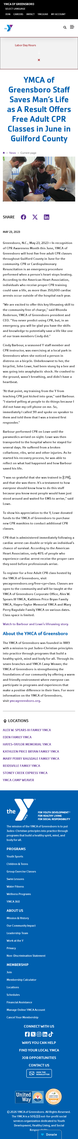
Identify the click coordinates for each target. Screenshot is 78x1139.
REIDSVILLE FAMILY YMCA (21, 766)
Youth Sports (15, 856)
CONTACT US (39, 1065)
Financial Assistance (19, 1002)
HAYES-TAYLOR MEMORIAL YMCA (27, 744)
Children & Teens (17, 864)
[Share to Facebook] (23, 217)
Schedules (13, 995)
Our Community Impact (21, 926)
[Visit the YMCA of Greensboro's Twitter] (33, 1034)
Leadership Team (17, 933)
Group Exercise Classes (21, 871)
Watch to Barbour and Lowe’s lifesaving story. (36, 624)
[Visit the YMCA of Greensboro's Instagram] (39, 1034)
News (12, 152)
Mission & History (18, 918)
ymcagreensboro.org (25, 701)
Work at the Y (15, 941)
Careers (18, 14)
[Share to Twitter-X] (35, 217)
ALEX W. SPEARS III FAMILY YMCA (27, 730)
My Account (58, 14)
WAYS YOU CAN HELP (39, 1043)
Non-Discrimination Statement (26, 956)
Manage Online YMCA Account (26, 1010)
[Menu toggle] (72, 27)
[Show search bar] (65, 27)
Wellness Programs (19, 894)
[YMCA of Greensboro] (26, 28)
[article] (39, 53)
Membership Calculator (21, 980)
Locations (13, 987)
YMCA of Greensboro (19, 4)
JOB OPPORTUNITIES (39, 1058)
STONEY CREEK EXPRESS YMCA (25, 773)
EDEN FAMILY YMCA (17, 737)
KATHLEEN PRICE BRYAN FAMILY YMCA (31, 751)
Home (5, 153)
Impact (30, 14)
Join (7, 14)
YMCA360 (43, 14)
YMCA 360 (13, 901)
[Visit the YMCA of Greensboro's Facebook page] (27, 1034)
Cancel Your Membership (22, 1017)
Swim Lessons (15, 879)
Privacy (11, 948)
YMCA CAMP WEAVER (18, 780)
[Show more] (39, 52)
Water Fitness (15, 886)
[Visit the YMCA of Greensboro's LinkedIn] (45, 1034)
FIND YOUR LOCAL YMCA (39, 1050)
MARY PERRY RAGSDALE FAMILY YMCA (31, 759)
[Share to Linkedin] (46, 217)
